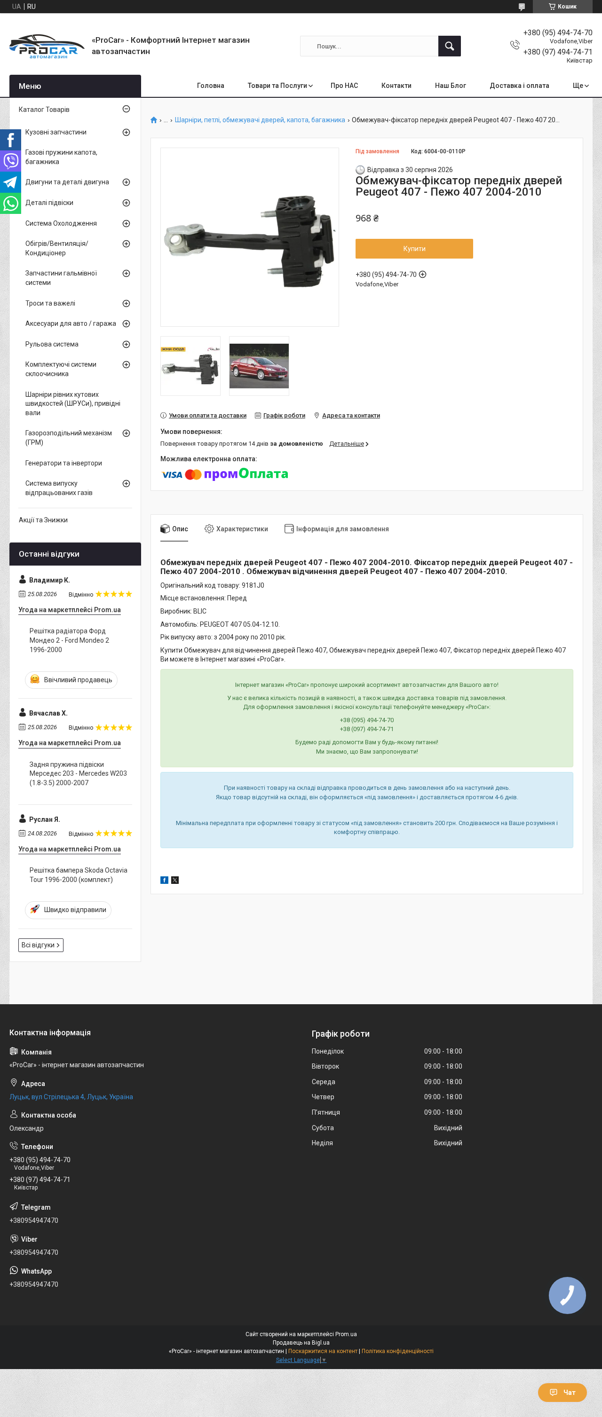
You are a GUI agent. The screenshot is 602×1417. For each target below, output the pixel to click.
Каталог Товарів (44, 109)
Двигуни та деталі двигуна (67, 182)
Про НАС (344, 85)
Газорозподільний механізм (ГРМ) (68, 437)
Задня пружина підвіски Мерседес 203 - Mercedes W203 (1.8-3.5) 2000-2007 (78, 774)
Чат (569, 1392)
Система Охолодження (61, 223)
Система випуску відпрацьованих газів (59, 488)
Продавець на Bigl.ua (301, 1342)
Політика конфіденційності (398, 1351)
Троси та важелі (50, 303)
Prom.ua (346, 1334)
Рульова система (52, 344)
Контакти (396, 85)
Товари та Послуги (277, 85)
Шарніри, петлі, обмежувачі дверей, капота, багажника (260, 120)
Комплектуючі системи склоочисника (60, 369)
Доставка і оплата (519, 85)
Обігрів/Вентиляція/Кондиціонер (56, 248)
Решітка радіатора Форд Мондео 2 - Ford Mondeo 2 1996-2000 (69, 640)
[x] (175, 881)
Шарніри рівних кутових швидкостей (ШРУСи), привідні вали (72, 404)
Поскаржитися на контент (322, 1351)
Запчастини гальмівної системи (61, 277)
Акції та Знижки (43, 520)
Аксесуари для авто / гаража (70, 323)
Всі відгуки (38, 945)
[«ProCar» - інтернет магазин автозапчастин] (47, 46)
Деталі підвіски (49, 202)
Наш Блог (450, 85)
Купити (415, 248)
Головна (210, 85)
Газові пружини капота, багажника (61, 157)
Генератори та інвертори (63, 463)
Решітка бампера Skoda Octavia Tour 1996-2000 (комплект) (78, 874)
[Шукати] (449, 46)
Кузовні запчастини (56, 132)
